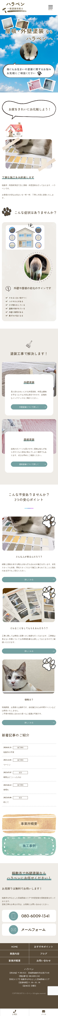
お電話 (14, 1014)
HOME (14, 946)
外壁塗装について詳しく (29, 407)
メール (43, 1014)
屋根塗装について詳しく (29, 464)
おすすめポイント (43, 946)
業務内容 (14, 953)
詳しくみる (29, 579)
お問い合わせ (43, 960)
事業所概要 (15, 960)
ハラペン (29, 969)
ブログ (43, 953)
